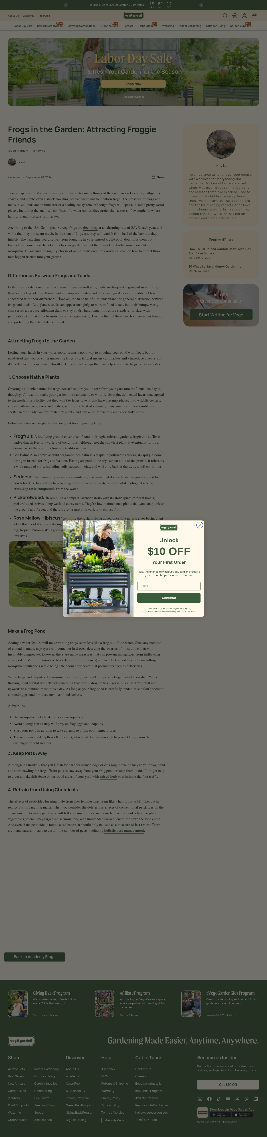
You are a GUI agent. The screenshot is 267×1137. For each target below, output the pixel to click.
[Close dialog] (200, 525)
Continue (169, 598)
